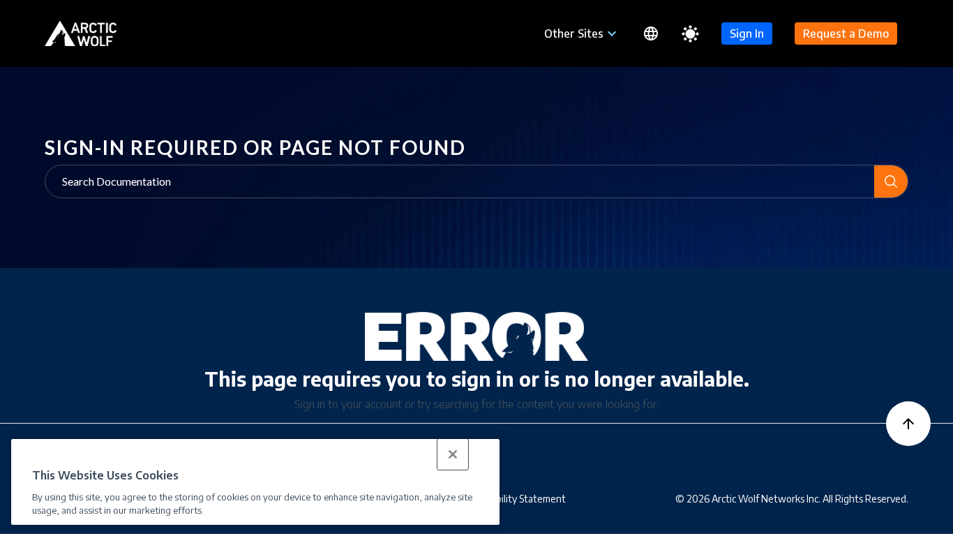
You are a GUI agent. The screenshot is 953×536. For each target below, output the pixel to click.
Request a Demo (846, 33)
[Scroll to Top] (908, 423)
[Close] (452, 454)
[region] (255, 482)
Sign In (747, 33)
